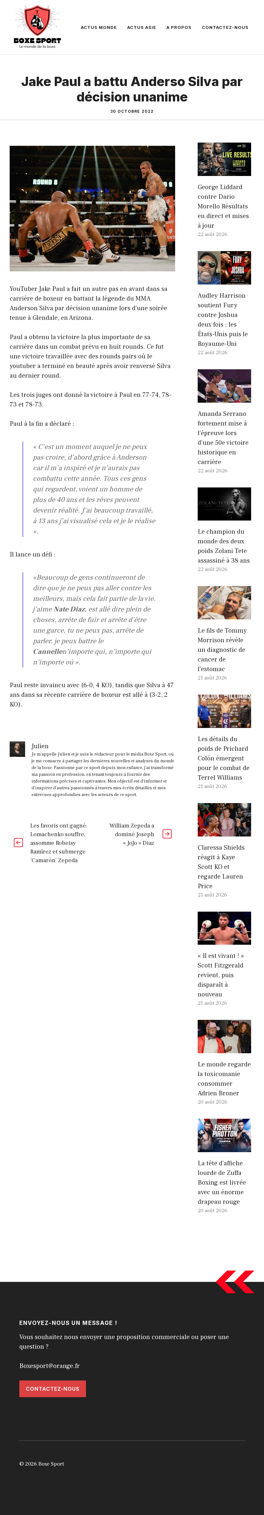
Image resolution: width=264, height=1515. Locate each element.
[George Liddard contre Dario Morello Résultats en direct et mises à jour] (224, 171)
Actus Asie (141, 27)
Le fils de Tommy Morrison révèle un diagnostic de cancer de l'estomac (222, 649)
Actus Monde (99, 27)
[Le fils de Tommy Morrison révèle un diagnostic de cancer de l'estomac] (224, 614)
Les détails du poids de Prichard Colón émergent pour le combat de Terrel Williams (224, 758)
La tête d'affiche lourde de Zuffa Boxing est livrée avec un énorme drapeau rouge (222, 1182)
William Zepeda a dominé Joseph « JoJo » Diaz (131, 834)
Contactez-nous (225, 27)
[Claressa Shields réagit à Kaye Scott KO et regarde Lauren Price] (224, 832)
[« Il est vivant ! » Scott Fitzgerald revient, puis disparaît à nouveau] (224, 940)
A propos (179, 27)
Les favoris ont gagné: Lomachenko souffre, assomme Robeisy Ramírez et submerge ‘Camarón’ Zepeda (58, 843)
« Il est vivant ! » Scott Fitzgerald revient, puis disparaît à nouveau (221, 975)
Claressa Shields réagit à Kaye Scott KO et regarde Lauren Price (221, 867)
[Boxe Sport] (37, 26)
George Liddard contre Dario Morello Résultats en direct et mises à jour (223, 206)
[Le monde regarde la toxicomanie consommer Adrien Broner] (224, 1048)
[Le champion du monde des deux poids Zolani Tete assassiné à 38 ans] (224, 516)
